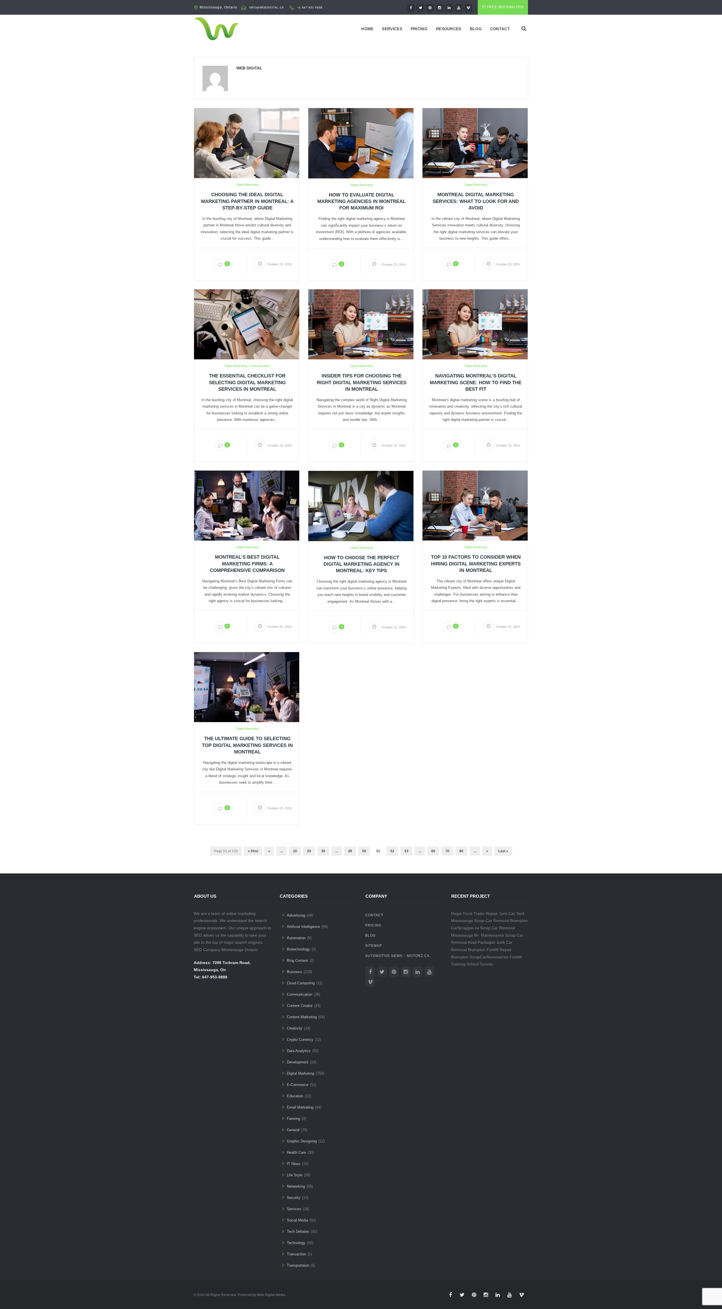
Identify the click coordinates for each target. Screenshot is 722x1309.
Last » (503, 851)
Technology (296, 1243)
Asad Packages (481, 942)
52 (392, 851)
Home (367, 29)
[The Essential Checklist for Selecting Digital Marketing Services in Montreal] (246, 324)
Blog (476, 29)
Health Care (296, 1152)
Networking (296, 1186)
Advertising (296, 915)
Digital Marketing (247, 184)
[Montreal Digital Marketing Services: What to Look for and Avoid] (475, 143)
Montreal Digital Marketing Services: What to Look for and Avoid (476, 201)
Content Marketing (302, 1017)
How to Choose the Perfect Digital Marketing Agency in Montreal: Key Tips (361, 564)
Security (293, 1198)
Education (295, 1096)
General (293, 1130)
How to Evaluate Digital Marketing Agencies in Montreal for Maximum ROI (361, 201)
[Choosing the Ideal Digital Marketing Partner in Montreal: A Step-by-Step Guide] (246, 143)
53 (406, 851)
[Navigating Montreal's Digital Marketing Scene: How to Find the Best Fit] (475, 324)
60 (433, 851)
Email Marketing (300, 1107)
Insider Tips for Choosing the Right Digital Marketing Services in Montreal (361, 382)
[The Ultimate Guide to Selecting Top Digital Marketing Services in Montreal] (246, 687)
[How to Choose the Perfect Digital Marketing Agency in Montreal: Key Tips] (360, 505)
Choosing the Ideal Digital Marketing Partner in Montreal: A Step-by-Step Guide (247, 201)
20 (309, 851)
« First (253, 851)
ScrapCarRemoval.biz (489, 957)
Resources (448, 29)
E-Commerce (297, 1085)
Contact (500, 29)
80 (461, 851)
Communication (259, 366)
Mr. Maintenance (489, 935)
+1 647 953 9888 (310, 7)
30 (323, 851)
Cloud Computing (301, 983)
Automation (296, 938)
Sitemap (373, 946)
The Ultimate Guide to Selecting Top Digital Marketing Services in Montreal (247, 745)
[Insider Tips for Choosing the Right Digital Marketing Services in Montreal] (360, 324)
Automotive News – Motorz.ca (397, 956)
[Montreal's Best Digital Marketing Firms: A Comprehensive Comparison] (246, 505)
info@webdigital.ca (266, 7)
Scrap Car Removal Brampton (501, 920)
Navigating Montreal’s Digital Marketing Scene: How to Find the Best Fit (475, 382)
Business (294, 972)
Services (392, 29)
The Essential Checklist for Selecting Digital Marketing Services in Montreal (247, 382)
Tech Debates (298, 1231)
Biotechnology (298, 949)
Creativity (294, 1028)
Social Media (297, 1220)
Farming (293, 1118)
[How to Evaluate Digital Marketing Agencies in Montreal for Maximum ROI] (360, 143)
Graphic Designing (302, 1141)
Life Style (294, 1175)
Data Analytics (299, 1051)
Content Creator (299, 1006)
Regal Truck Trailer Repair (474, 913)
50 (364, 851)
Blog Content (297, 960)
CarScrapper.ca (465, 928)
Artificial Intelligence (303, 927)
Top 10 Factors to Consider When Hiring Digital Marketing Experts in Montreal (476, 563)
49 (350, 851)
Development (297, 1062)
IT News (293, 1164)
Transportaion (298, 1265)
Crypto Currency (300, 1039)
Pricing (419, 29)
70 (447, 851)
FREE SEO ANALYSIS (505, 7)
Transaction (296, 1254)
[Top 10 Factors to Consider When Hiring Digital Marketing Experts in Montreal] (475, 505)
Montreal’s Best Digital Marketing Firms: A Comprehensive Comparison (247, 563)
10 (295, 851)
